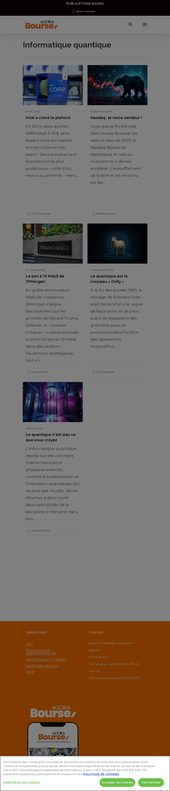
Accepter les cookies (117, 782)
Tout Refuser (151, 782)
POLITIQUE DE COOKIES (101, 774)
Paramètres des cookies (21, 782)
